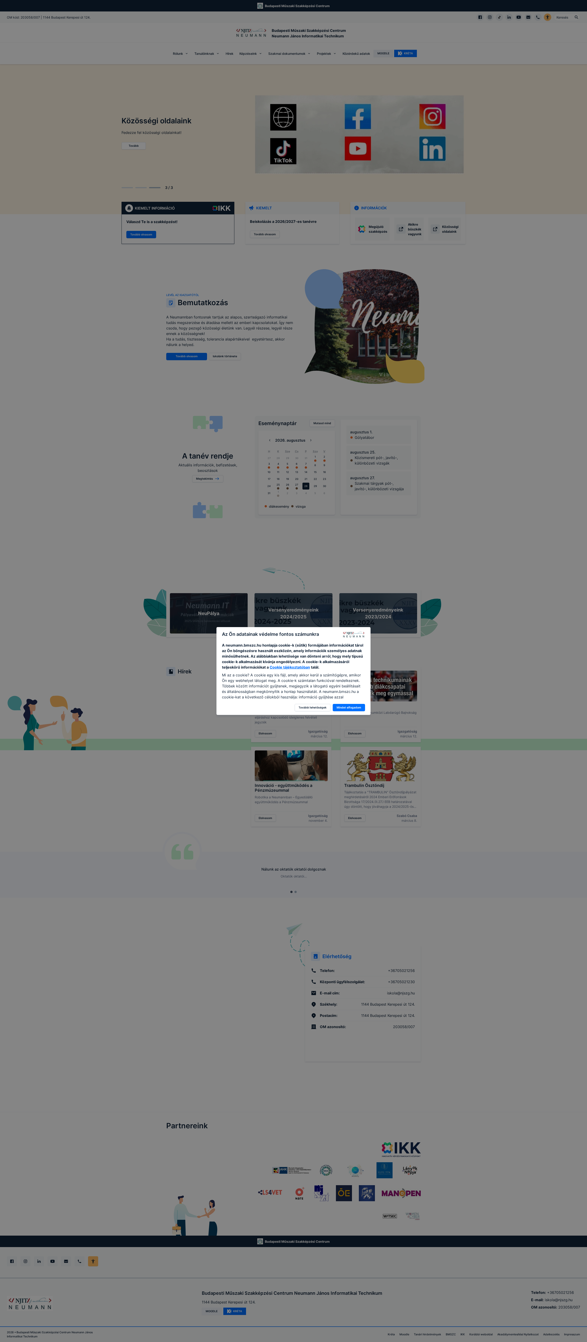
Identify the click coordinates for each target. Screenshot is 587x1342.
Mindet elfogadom (349, 707)
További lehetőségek (313, 707)
